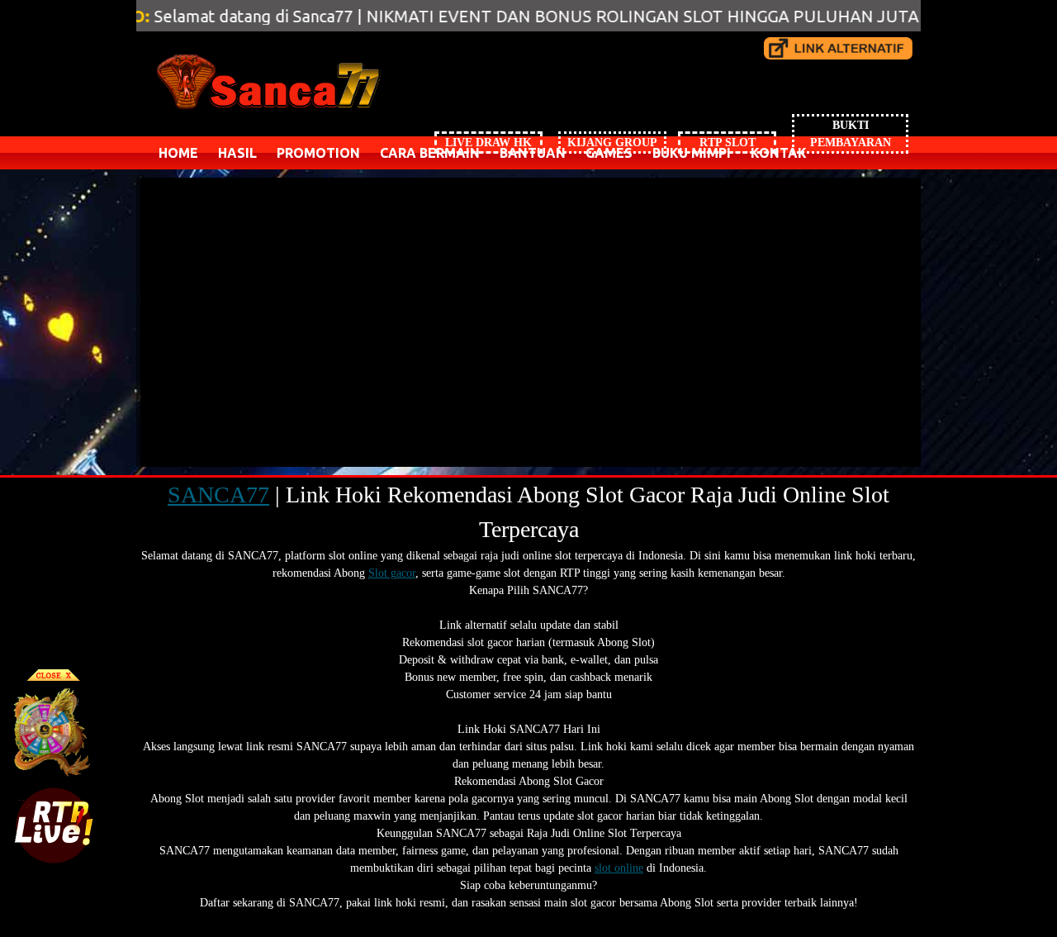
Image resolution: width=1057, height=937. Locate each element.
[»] (838, 48)
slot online (619, 868)
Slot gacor (391, 573)
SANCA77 (218, 494)
